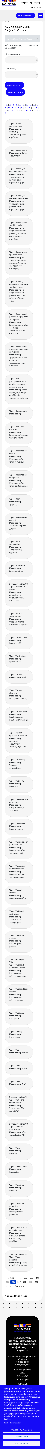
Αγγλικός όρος (12, 68)
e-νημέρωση (26, 2)
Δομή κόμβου (22, 1379)
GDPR (22, 1372)
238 (25, 1282)
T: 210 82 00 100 (22, 1362)
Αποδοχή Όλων (21, 1444)
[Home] (10, 3)
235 (8, 1282)
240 (37, 1282)
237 (19, 1282)
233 (32, 1277)
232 (26, 1277)
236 (14, 1282)
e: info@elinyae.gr (22, 1364)
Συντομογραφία (13, 54)
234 (38, 1277)
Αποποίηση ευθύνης (22, 1369)
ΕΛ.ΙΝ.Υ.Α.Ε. (23, 1384)
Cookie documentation (12, 1423)
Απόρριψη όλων (21, 1437)
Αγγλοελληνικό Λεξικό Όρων (20, 39)
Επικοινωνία (24, 15)
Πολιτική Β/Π (22, 1376)
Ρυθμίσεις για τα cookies (21, 1430)
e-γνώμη (38, 2)
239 (31, 1282)
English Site (36, 7)
